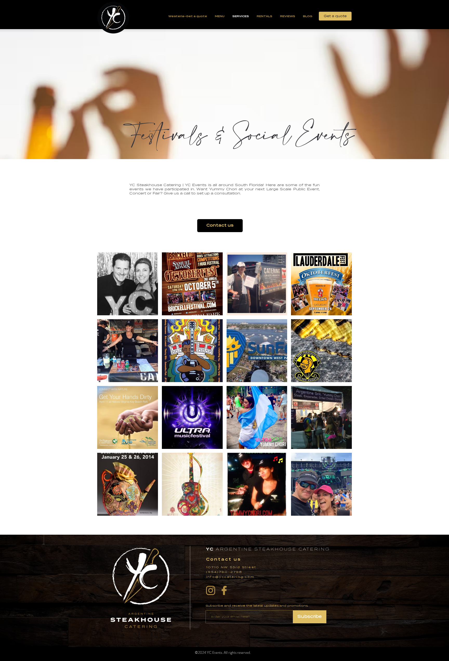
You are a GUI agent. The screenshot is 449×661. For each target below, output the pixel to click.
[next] (341, 388)
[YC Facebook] (224, 590)
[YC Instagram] (210, 590)
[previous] (108, 388)
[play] (341, 511)
